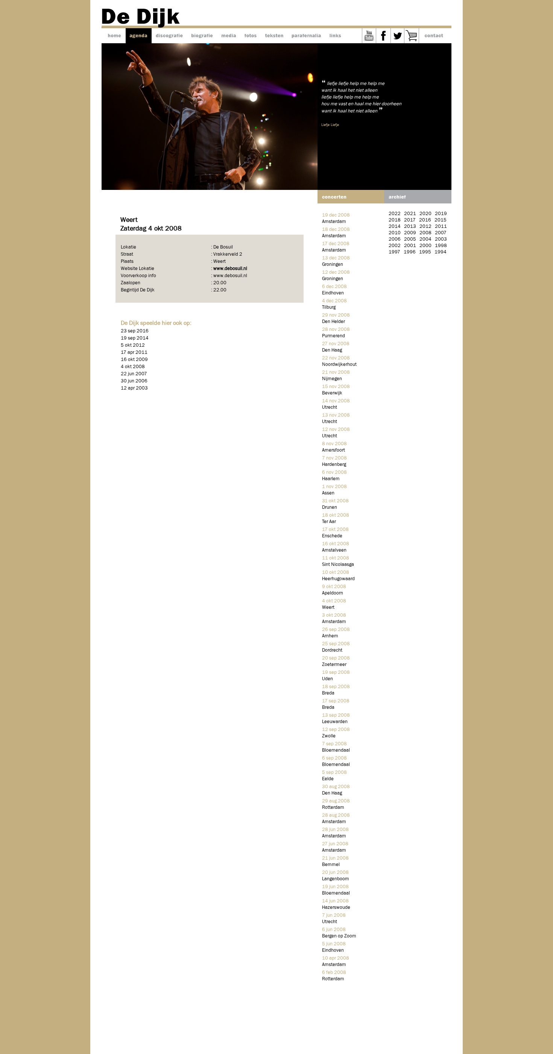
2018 (395, 220)
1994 (440, 252)
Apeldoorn (332, 593)
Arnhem (330, 636)
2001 (410, 246)
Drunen (329, 507)
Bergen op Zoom (339, 936)
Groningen (332, 264)
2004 (425, 239)
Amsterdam (334, 221)
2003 (441, 239)
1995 (425, 252)
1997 (394, 252)
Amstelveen (334, 550)
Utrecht (329, 407)
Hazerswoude (336, 907)
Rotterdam (333, 807)
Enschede (332, 536)
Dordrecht (332, 650)
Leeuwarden (335, 722)
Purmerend (333, 336)
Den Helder (333, 321)
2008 (425, 233)
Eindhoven (333, 293)
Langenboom (335, 879)
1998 (441, 246)
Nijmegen (332, 379)
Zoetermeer (334, 664)
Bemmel (331, 864)
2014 (395, 226)
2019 (441, 214)
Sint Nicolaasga (338, 564)
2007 (441, 233)
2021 (410, 214)
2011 (441, 226)
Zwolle (329, 736)
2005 (410, 239)
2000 (425, 246)
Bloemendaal (336, 750)
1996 (410, 252)
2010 (395, 233)
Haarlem (331, 479)
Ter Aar (329, 522)
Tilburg (329, 307)
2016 (425, 220)
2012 (425, 226)
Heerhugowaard (338, 579)
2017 (410, 220)
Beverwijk (332, 393)
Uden (327, 679)
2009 (410, 233)
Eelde (328, 779)
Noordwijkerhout (339, 364)
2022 (395, 214)
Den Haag (332, 350)
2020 (425, 214)
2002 (395, 246)
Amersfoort (333, 450)
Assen (328, 493)
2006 (395, 239)
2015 (440, 220)
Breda (328, 693)
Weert (328, 607)
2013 (410, 226)
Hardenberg (334, 464)
